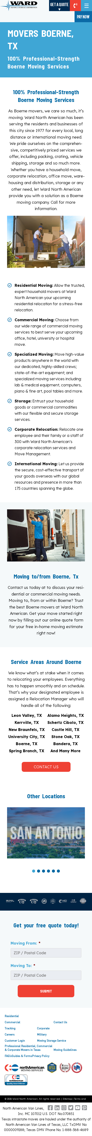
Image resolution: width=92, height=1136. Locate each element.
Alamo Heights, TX (65, 715)
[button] (33, 870)
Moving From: (25, 943)
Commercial (12, 1022)
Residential (12, 1016)
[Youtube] (77, 1109)
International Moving (36, 463)
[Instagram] (64, 1109)
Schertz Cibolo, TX (65, 722)
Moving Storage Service (51, 1040)
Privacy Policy (40, 1056)
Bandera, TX (65, 743)
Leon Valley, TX (27, 715)
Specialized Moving (34, 354)
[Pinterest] (84, 1109)
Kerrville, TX (27, 722)
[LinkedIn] (57, 1109)
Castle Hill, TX (65, 729)
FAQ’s (8, 1056)
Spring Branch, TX (26, 750)
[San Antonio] (46, 832)
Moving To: (23, 965)
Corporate (43, 1028)
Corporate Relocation (36, 429)
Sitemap (67, 1098)
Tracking (10, 1028)
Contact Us (46, 766)
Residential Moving (33, 285)
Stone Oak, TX (65, 736)
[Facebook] (50, 1109)
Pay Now (83, 16)
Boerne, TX (26, 743)
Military (41, 1034)
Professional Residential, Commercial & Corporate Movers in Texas (28, 1048)
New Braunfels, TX (27, 729)
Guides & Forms (22, 1056)
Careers (10, 1034)
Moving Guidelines (65, 1050)
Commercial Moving (34, 319)
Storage (22, 401)
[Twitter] (71, 1109)
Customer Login (15, 1040)
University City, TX (26, 736)
